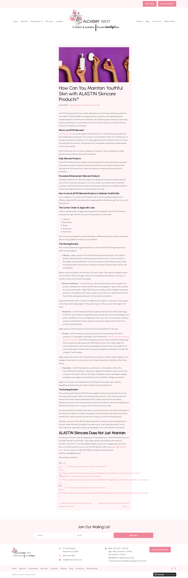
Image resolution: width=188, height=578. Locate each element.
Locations (54, 568)
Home (14, 568)
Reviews (64, 568)
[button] (133, 535)
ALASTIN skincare (65, 133)
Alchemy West (75, 105)
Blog (71, 568)
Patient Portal (92, 568)
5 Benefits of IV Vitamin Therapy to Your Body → (113, 505)
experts (114, 447)
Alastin (86, 105)
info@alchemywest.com (72, 559)
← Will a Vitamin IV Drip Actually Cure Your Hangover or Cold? (75, 505)
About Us (22, 568)
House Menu (33, 568)
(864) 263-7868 (69, 555)
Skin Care (44, 568)
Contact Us (79, 568)
